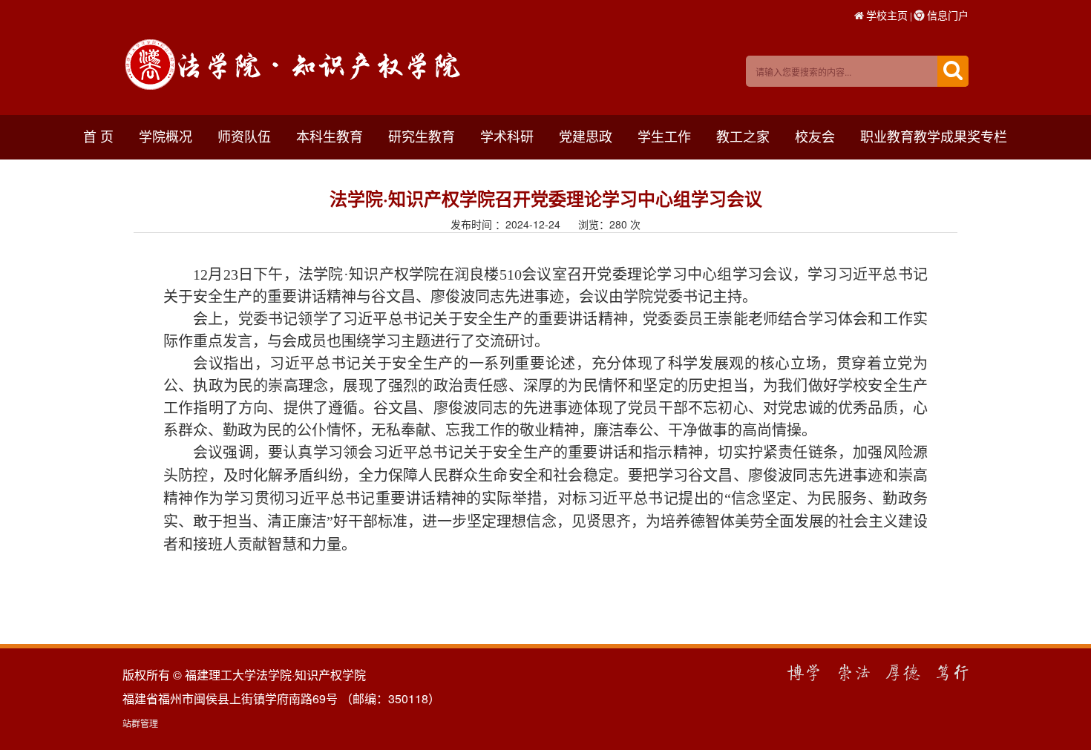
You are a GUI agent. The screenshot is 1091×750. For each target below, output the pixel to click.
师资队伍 (244, 135)
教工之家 (743, 135)
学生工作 (664, 135)
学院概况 (165, 135)
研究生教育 (421, 135)
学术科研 (507, 135)
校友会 (815, 135)
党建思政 (585, 135)
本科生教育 (329, 135)
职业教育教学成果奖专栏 (933, 135)
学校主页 (887, 14)
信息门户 (948, 14)
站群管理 (140, 723)
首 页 (98, 135)
